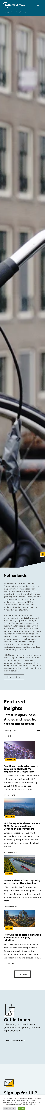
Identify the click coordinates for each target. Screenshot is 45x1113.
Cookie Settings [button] (9, 1108)
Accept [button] (21, 1108)
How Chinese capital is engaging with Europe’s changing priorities (22, 937)
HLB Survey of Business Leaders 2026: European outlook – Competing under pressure (22, 826)
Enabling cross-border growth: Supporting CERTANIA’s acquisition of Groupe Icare (21, 769)
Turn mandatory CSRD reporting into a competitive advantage (22, 881)
